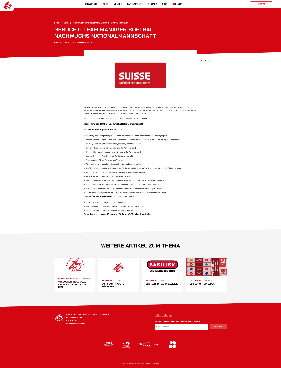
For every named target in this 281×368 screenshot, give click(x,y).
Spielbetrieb (91, 4)
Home (56, 23)
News (106, 4)
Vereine (118, 4)
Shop (164, 4)
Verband (152, 4)
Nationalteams (135, 4)
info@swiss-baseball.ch (76, 323)
